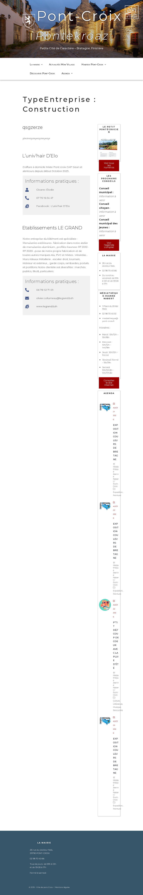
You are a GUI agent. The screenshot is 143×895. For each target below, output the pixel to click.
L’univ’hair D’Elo (40, 156)
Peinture (117, 495)
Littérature (117, 704)
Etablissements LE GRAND (52, 228)
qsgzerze (32, 127)
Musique (117, 707)
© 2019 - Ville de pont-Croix (41, 887)
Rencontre (118, 710)
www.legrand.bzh (46, 306)
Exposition (118, 492)
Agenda (66, 73)
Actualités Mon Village (62, 64)
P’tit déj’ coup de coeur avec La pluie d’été (116, 645)
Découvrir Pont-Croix (42, 73)
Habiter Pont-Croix (92, 64)
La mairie (35, 64)
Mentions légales (62, 887)
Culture (116, 701)
